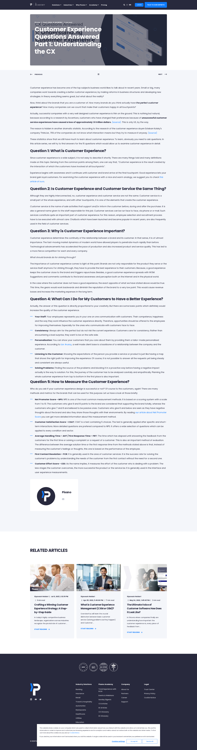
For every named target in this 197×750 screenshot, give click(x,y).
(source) (116, 122)
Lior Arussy (66, 344)
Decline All (149, 741)
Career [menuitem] (124, 697)
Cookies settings (118, 741)
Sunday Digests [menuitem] (104, 699)
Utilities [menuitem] (79, 718)
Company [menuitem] (125, 684)
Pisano (37, 22)
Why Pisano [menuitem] (80, 5)
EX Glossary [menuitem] (103, 716)
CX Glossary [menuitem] (103, 712)
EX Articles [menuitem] (102, 708)
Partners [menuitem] (124, 693)
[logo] (35, 689)
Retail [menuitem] (78, 697)
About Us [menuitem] (125, 689)
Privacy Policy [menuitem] (149, 693)
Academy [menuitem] (93, 5)
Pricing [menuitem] (104, 5)
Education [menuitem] (80, 722)
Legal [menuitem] (146, 684)
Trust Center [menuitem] (149, 689)
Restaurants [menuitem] (81, 710)
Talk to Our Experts (156, 5)
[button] (4, 745)
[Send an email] (63, 499)
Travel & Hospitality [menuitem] (84, 702)
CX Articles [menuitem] (103, 704)
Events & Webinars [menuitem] (106, 695)
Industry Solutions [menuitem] (84, 684)
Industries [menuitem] (68, 5)
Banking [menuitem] (79, 689)
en (130, 5)
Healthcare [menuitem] (80, 714)
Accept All (134, 741)
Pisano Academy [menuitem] (105, 684)
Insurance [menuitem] (80, 693)
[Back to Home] (37, 5)
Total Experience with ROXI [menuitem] (107, 690)
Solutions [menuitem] (56, 5)
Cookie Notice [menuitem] (150, 697)
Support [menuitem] (124, 702)
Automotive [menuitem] (80, 706)
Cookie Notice (74, 733)
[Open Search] (124, 5)
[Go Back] (98, 74)
